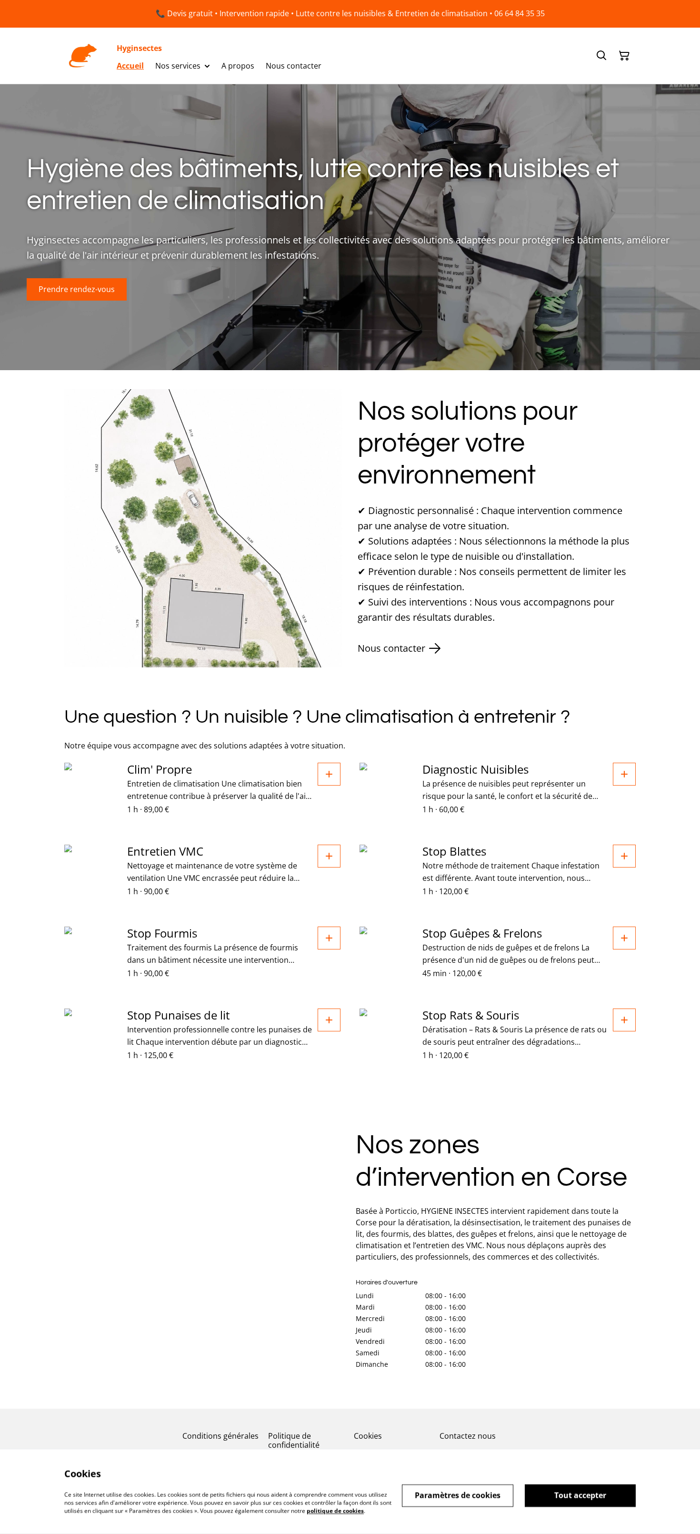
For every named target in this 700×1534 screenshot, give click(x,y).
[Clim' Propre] (329, 774)
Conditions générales (220, 1436)
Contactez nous (468, 1436)
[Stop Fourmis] (329, 938)
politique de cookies (335, 1510)
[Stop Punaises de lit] (329, 1020)
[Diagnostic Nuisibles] (624, 774)
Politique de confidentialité (294, 1440)
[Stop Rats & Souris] (624, 1020)
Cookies (368, 1436)
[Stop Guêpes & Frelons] (624, 938)
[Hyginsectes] (82, 55)
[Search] (601, 55)
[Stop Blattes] (624, 856)
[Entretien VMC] (329, 856)
